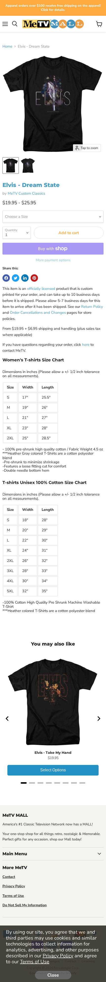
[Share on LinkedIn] (25, 278)
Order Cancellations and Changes (38, 312)
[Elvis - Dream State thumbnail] (10, 165)
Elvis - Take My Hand (53, 752)
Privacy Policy (58, 955)
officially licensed (41, 288)
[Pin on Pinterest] (34, 278)
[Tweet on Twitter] (15, 278)
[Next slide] (99, 718)
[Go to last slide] (7, 718)
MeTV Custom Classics (26, 193)
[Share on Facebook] (6, 278)
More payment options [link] (53, 260)
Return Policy (92, 306)
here (85, 344)
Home (7, 46)
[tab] (24, 783)
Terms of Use (34, 961)
